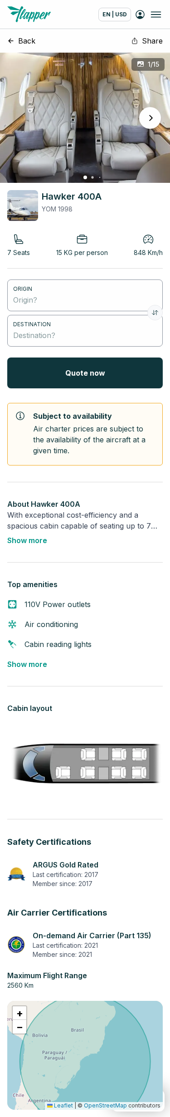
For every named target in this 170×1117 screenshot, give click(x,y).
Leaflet (63, 1105)
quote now (85, 372)
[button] (19, 1013)
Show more (27, 540)
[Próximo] (150, 118)
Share (152, 40)
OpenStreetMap (105, 1105)
